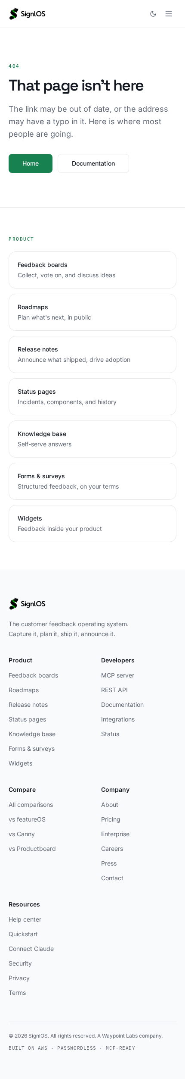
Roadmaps (24, 689)
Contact (112, 877)
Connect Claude (31, 948)
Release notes (28, 704)
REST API (114, 689)
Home (30, 163)
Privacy (19, 978)
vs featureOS (27, 819)
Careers (112, 848)
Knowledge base (32, 733)
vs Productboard (32, 848)
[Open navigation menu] (168, 14)
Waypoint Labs (120, 1035)
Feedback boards (33, 675)
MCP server (117, 675)
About (109, 804)
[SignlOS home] (27, 14)
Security (20, 963)
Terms (17, 992)
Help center (25, 919)
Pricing (110, 819)
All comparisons (31, 804)
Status (110, 733)
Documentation (93, 163)
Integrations (118, 719)
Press (109, 863)
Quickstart (23, 934)
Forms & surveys (32, 748)
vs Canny (22, 833)
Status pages (27, 719)
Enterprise (115, 833)
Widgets (20, 763)
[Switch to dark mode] (153, 14)
